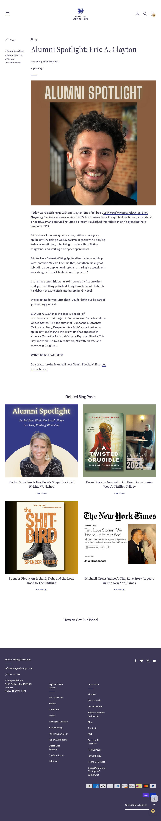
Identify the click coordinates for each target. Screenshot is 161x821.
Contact (92, 728)
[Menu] (7, 14)
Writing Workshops (22, 659)
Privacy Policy (94, 755)
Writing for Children (58, 721)
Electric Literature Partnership (96, 714)
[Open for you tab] (153, 811)
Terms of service (96, 761)
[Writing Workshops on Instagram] (148, 661)
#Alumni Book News (15, 51)
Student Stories (56, 755)
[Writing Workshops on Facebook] (135, 661)
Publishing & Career (58, 733)
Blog (34, 39)
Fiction (52, 703)
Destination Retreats (55, 747)
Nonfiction (54, 709)
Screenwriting (55, 727)
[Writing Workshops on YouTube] (154, 661)
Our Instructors (95, 706)
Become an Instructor (93, 742)
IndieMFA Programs (58, 739)
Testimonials (94, 700)
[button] (152, 14)
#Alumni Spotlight (14, 55)
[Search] (145, 13)
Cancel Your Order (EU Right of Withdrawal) (96, 771)
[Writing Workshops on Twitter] (141, 661)
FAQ (90, 734)
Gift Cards (54, 761)
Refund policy (94, 749)
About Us (92, 694)
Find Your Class (56, 697)
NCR (46, 226)
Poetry (52, 715)
